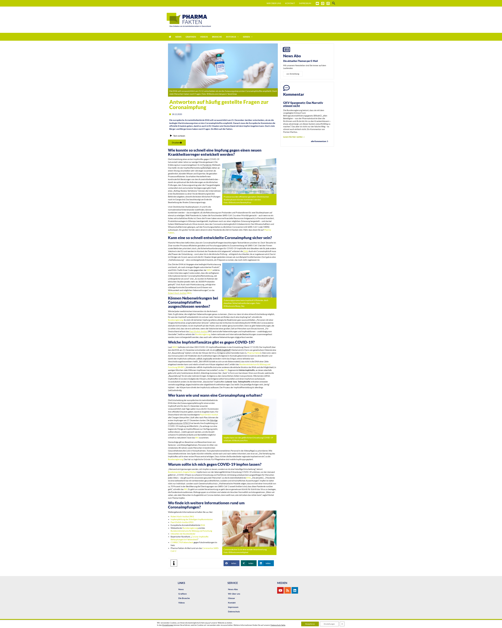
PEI (225, 370)
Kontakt (232, 602)
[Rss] (287, 590)
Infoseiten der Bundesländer (183, 533)
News (181, 589)
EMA (248, 477)
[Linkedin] (328, 3)
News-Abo (233, 589)
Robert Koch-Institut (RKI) (182, 516)
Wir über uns (234, 593)
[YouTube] (317, 3)
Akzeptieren (310, 624)
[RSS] (322, 3)
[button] (231, 563)
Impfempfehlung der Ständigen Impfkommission (192, 519)
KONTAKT (290, 3)
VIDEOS (204, 36)
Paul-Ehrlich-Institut (209, 414)
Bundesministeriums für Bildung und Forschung (191, 531)
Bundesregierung (175, 320)
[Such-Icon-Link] (333, 3)
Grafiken (182, 593)
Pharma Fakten (254, 353)
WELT (210, 270)
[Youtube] (280, 590)
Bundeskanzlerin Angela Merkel (182, 472)
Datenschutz (234, 611)
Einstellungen (167, 625)
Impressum (233, 607)
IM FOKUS (231, 36)
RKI (197, 437)
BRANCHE (217, 36)
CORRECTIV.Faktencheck (182, 542)
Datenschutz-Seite (277, 625)
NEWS (178, 36)
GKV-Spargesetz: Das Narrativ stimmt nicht (303, 104)
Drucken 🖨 (177, 142)
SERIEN (246, 36)
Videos (181, 602)
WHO (175, 347)
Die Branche (184, 598)
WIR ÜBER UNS (274, 3)
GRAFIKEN (191, 36)
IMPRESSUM (305, 3)
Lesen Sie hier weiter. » (294, 136)
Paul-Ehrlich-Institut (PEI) (182, 522)
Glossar (231, 598)
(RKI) (179, 293)
